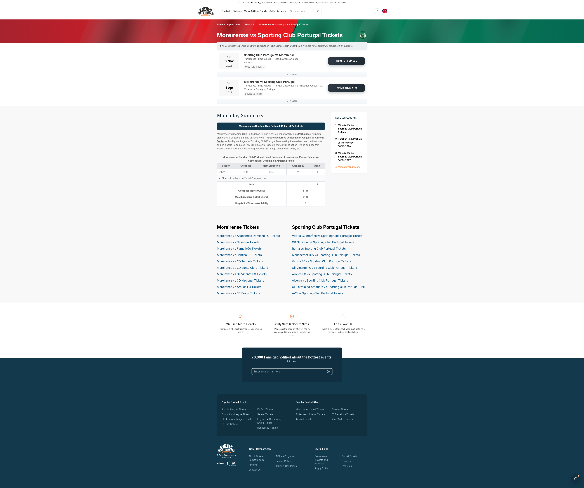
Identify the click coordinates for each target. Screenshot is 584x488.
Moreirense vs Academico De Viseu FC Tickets (248, 236)
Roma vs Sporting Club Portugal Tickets (319, 248)
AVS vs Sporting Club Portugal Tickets (317, 293)
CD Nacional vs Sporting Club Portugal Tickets (323, 242)
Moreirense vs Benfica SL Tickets (239, 255)
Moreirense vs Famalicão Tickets (239, 248)
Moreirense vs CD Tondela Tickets (240, 261)
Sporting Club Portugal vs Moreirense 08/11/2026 (350, 143)
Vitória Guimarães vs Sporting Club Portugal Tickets (327, 236)
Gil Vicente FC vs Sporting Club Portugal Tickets (324, 268)
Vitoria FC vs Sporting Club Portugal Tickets (321, 261)
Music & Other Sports (255, 11)
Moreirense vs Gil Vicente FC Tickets (242, 274)
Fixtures (237, 11)
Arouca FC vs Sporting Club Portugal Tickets (322, 274)
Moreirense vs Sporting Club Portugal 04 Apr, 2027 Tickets (271, 126)
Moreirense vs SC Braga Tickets (238, 293)
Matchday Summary (349, 167)
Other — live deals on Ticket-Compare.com (243, 178)
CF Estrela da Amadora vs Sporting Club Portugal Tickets (330, 287)
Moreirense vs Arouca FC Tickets (239, 287)
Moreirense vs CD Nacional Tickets (240, 280)
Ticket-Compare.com (228, 24)
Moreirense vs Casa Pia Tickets (238, 242)
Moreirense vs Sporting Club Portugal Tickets (350, 129)
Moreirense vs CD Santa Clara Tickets (242, 268)
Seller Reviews (277, 11)
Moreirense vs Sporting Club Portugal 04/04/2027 (350, 157)
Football (225, 11)
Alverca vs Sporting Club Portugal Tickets (320, 280)
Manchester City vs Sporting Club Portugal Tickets (326, 255)
